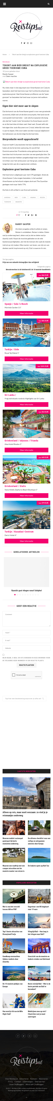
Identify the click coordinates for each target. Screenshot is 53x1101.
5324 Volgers (28, 1081)
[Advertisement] (26, 735)
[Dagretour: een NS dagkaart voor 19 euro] (39, 896)
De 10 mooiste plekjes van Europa (13, 985)
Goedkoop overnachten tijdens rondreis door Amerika (11, 959)
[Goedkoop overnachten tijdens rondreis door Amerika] (14, 945)
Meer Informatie (26, 313)
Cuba (24, 197)
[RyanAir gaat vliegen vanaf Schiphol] (26, 572)
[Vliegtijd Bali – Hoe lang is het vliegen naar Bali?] (39, 921)
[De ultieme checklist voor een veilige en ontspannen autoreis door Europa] (39, 827)
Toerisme (7, 202)
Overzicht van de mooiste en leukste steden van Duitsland (39, 957)
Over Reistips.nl (11, 1079)
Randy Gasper (8, 74)
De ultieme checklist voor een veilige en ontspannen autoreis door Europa (39, 841)
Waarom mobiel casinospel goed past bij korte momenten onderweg (13, 841)
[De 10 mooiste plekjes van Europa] (14, 973)
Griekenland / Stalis (15, 486)
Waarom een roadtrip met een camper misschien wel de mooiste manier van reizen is (14, 868)
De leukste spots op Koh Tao (38, 866)
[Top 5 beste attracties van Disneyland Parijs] (14, 921)
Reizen (42, 197)
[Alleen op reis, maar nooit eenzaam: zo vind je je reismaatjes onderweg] (26, 793)
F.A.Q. (10, 1081)
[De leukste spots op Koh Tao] (39, 855)
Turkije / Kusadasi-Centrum (19, 531)
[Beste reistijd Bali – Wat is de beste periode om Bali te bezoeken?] (39, 973)
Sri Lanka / (10, 395)
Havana (33, 197)
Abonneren (43, 1079)
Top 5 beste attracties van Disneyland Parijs (12, 932)
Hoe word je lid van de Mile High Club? (13, 1012)
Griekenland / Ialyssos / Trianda (21, 440)
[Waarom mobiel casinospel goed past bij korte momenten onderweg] (14, 827)
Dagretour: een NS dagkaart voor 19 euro (38, 908)
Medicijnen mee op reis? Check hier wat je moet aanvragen (37, 1014)
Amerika (7, 197)
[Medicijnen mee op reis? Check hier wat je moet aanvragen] (39, 1000)
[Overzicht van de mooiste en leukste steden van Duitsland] (39, 945)
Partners (33, 1079)
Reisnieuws (6, 62)
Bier (16, 197)
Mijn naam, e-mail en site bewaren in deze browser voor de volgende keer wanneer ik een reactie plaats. (26, 659)
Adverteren (24, 1079)
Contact (18, 1081)
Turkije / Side (12, 349)
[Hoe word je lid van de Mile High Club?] (14, 1000)
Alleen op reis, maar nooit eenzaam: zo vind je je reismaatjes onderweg (25, 814)
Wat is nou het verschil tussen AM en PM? (11, 908)
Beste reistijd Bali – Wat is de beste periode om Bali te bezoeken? (39, 986)
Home (5, 54)
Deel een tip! (40, 1081)
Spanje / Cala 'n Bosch (16, 304)
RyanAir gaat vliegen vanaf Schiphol (26, 590)
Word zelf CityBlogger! (35, 1084)
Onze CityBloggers (16, 1084)
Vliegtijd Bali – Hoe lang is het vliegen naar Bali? (38, 932)
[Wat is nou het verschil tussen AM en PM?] (14, 896)
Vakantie (18, 202)
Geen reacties (11, 76)
